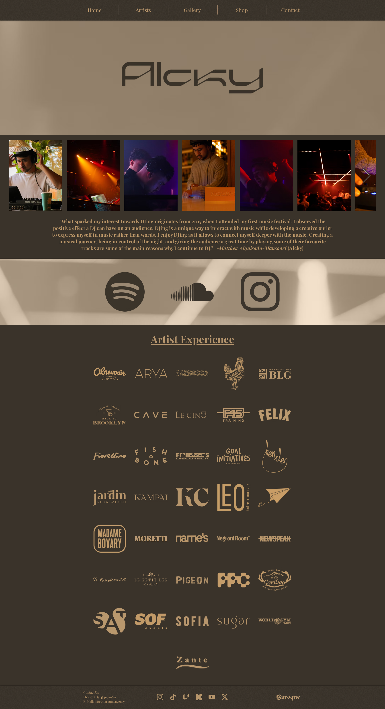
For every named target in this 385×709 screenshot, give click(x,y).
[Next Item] (366, 176)
